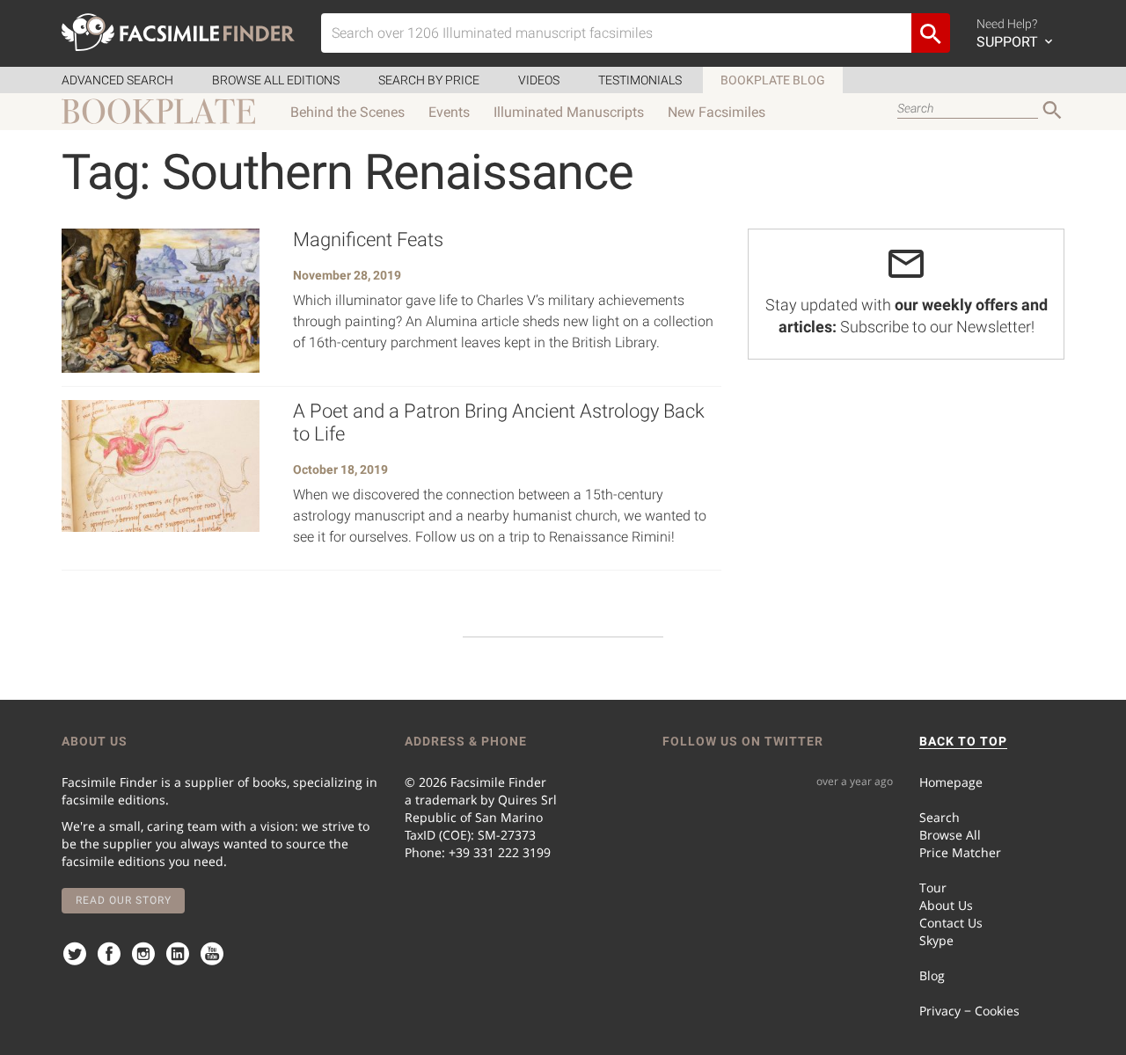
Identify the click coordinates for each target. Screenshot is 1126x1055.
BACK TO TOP (963, 741)
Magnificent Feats (368, 240)
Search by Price (428, 80)
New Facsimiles (716, 112)
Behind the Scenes (347, 112)
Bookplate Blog (772, 80)
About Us (946, 905)
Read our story (124, 900)
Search (939, 817)
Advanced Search (117, 80)
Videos (538, 80)
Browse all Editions (276, 80)
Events (449, 112)
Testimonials (640, 80)
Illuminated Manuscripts (569, 112)
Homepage (951, 782)
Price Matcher (960, 852)
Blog (932, 975)
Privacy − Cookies (969, 1010)
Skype (936, 940)
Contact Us (951, 922)
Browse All (950, 834)
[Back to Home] (178, 32)
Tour (933, 887)
